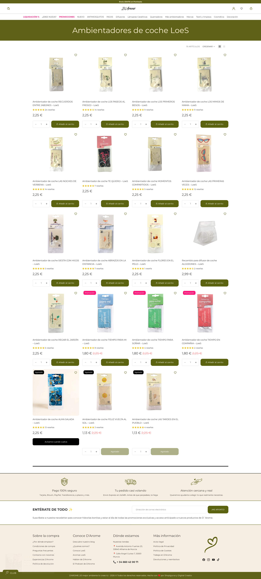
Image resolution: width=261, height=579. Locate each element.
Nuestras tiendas (121, 542)
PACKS (110, 17)
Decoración (232, 17)
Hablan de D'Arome (82, 559)
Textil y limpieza (203, 17)
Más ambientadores (174, 17)
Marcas (190, 17)
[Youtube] (213, 559)
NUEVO (80, 17)
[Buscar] (8, 9)
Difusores (120, 17)
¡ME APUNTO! (218, 509)
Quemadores (156, 17)
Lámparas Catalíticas (137, 17)
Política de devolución (43, 564)
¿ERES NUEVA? (49, 17)
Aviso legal (158, 542)
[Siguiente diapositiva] (75, 313)
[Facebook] (203, 559)
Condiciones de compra (44, 546)
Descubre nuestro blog (84, 542)
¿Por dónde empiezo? (43, 542)
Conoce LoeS (79, 550)
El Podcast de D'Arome (84, 564)
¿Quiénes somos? (81, 546)
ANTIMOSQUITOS (95, 17)
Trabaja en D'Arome (162, 555)
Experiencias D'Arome (43, 559)
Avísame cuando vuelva (56, 441)
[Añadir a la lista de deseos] (76, 55)
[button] (242, 9)
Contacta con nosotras (43, 555)
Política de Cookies (162, 550)
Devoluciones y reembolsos (166, 559)
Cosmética (219, 17)
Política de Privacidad (163, 546)
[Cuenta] (234, 9)
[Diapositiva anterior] (36, 313)
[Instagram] (208, 559)
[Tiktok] (218, 559)
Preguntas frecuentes (43, 550)
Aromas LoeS (79, 555)
